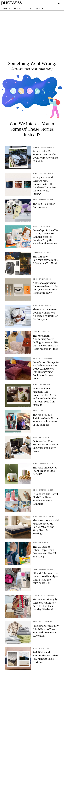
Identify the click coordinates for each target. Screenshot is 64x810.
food (29, 8)
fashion (5, 8)
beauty (18, 8)
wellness (41, 8)
